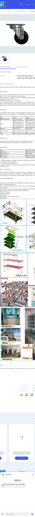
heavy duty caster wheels (7, 368)
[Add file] (2, 514)
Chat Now (13, 458)
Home (21, 4)
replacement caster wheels (22, 368)
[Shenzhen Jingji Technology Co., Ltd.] (22, 395)
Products (28, 4)
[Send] (32, 514)
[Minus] (32, 475)
